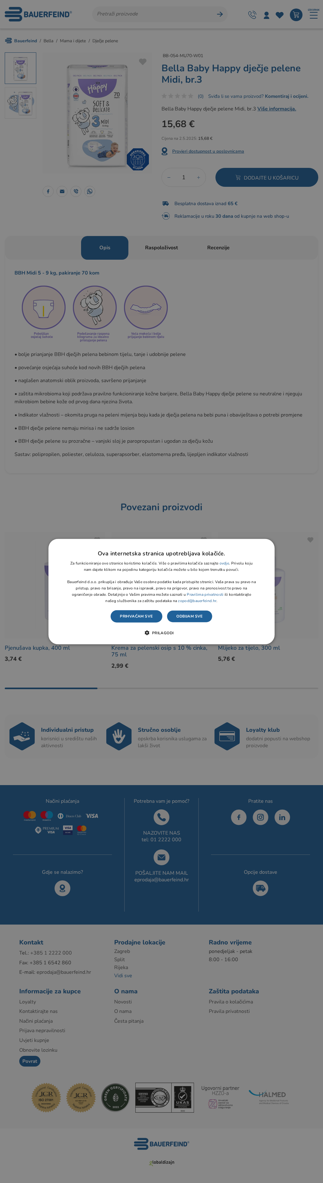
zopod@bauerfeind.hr (197, 600)
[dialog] (162, 591)
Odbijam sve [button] (189, 616)
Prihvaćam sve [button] (136, 616)
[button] (161, 632)
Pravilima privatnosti (205, 594)
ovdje (224, 563)
